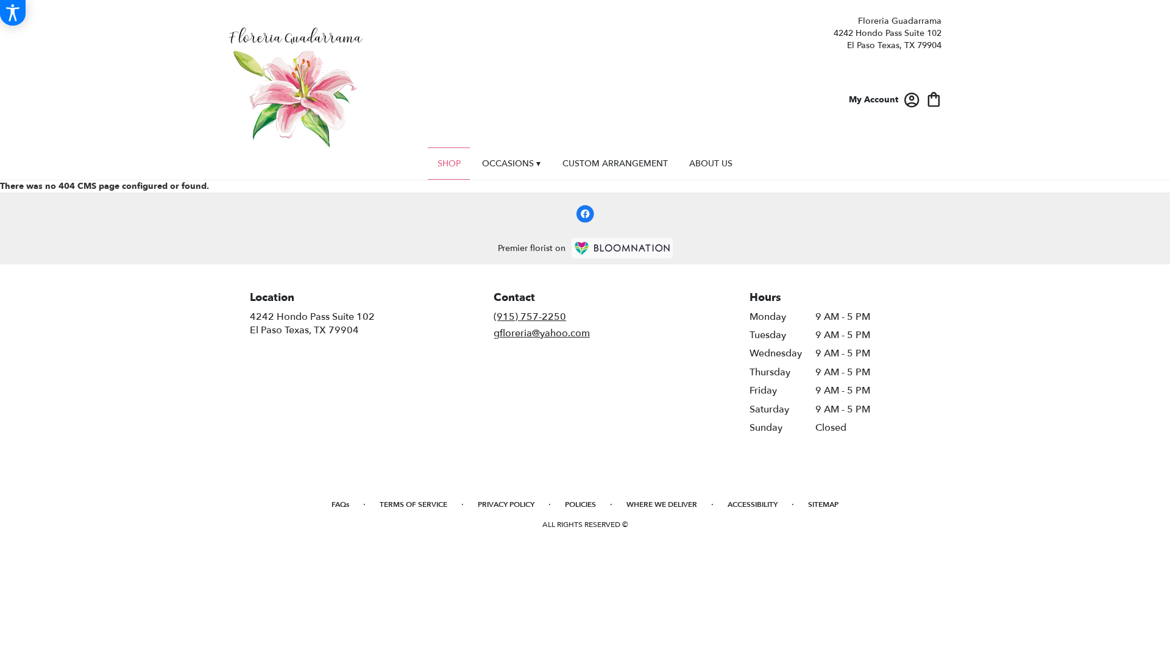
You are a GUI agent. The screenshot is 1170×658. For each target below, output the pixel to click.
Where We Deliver (661, 504)
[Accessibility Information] (13, 13)
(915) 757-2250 (530, 317)
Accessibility (753, 504)
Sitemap (823, 504)
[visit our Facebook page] (585, 214)
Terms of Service (413, 504)
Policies (580, 504)
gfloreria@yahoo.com (542, 333)
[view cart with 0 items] (933, 98)
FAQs (340, 504)
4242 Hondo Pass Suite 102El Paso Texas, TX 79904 (312, 323)
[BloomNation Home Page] (622, 248)
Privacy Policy (506, 504)
